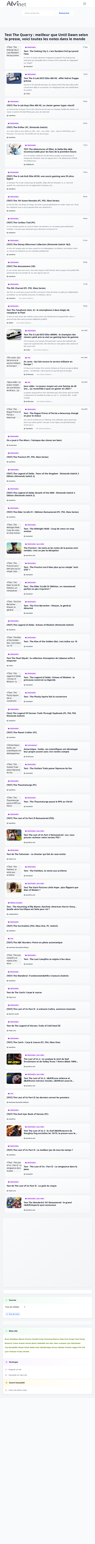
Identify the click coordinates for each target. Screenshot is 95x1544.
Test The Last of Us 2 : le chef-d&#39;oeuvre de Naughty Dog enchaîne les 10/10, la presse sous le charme (49, 1133)
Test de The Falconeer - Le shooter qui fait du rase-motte (36, 854)
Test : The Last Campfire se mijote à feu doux (47, 959)
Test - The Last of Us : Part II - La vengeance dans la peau (50, 1168)
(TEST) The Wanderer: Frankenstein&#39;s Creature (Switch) (38, 975)
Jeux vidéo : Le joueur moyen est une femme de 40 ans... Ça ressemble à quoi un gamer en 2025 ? (50, 387)
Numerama (13, 445)
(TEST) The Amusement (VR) (21, 266)
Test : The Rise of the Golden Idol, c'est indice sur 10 (50, 641)
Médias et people (16, 903)
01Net (11, 666)
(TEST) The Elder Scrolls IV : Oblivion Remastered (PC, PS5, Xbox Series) (43, 512)
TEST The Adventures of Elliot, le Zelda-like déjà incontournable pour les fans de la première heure (50, 150)
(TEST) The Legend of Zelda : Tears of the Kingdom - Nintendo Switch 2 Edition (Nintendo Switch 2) (43, 475)
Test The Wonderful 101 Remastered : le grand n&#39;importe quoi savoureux (48, 1203)
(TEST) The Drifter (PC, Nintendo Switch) (27, 127)
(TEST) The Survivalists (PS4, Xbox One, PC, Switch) (32, 925)
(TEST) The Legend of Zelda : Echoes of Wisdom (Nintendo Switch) (40, 624)
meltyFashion (13, 914)
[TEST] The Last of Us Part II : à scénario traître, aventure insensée (41, 1009)
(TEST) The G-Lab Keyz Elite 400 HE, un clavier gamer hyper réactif (40, 105)
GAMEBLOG (30, 164)
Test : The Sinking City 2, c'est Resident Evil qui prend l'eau (51, 52)
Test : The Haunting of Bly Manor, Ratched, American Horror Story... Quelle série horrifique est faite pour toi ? (41, 908)
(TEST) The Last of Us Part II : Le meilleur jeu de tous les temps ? (40, 1150)
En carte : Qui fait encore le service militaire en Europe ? (48, 363)
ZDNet (11, 323)
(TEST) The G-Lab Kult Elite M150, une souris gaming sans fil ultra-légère (40, 177)
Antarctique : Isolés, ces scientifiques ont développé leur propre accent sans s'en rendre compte (51, 750)
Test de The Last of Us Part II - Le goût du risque (32, 1185)
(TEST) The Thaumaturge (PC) (21, 785)
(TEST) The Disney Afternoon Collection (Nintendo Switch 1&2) (38, 244)
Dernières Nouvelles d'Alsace (19, 947)
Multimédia (31, 47)
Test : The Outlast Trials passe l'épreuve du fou (48, 768)
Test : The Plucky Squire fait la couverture (45, 696)
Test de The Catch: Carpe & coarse (24, 992)
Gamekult (29, 66)
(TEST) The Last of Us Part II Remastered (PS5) (30, 818)
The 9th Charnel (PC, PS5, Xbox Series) (26, 288)
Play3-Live (12, 859)
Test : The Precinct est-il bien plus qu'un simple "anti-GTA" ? (51, 568)
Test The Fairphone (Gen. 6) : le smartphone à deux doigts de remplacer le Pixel (38, 311)
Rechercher (64, 13)
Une (28, 358)
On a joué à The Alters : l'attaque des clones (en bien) (34, 440)
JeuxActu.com (30, 555)
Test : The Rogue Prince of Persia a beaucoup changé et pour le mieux (51, 414)
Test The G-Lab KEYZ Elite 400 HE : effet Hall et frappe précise (51, 79)
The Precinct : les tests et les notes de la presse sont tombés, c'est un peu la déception (51, 549)
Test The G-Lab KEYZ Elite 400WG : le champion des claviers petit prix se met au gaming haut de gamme (51, 336)
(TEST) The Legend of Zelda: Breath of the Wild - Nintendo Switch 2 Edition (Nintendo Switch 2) (41, 494)
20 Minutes (29, 374)
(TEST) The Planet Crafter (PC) (22, 732)
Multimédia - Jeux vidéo (35, 544)
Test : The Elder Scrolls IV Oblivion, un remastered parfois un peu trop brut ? (49, 587)
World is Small (14, 1014)
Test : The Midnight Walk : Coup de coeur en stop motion (49, 530)
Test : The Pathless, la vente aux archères (45, 870)
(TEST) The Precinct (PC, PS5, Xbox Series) (27, 457)
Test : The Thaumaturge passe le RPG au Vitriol (48, 801)
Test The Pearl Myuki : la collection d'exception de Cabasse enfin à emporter (41, 659)
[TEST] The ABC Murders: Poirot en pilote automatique (34, 942)
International (32, 745)
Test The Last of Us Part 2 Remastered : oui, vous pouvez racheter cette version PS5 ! (49, 836)
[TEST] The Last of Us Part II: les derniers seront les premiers (38, 1097)
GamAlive (12, 116)
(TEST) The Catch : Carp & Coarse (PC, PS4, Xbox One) (33, 1042)
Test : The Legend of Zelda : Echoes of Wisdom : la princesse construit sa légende (49, 678)
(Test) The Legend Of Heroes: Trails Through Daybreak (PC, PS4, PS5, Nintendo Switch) (41, 714)
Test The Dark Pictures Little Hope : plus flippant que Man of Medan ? (51, 888)
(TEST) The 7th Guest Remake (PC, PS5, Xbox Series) (33, 200)
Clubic (28, 94)
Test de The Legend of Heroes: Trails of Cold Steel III (33, 1025)
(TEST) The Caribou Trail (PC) (21, 222)
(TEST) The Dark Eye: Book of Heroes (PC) (27, 1114)
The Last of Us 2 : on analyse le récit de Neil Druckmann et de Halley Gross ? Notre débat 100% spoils (50, 1062)
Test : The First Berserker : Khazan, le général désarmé (47, 607)
